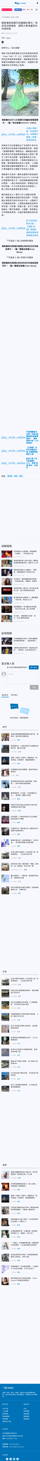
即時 (24, 9)
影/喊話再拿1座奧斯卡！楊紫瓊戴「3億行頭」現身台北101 (6, 600)
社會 (19, 858)
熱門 (28, 9)
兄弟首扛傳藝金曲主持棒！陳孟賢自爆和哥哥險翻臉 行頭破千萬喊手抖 (5, 1210)
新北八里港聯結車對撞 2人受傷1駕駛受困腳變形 (5, 1088)
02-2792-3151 (14, 1444)
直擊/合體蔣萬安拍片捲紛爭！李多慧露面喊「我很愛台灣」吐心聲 (5, 1175)
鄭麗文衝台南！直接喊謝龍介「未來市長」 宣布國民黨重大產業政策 (5, 843)
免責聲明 (5, 1419)
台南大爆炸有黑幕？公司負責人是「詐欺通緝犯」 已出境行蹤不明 (5, 855)
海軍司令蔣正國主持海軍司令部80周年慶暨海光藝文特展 (5, 808)
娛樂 (18, 763)
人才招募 (5, 1411)
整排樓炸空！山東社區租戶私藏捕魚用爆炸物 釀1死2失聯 (5, 749)
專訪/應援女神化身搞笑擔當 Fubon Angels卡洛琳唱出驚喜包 (5, 1281)
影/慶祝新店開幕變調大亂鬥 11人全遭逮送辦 (5, 1040)
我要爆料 (26, 1416)
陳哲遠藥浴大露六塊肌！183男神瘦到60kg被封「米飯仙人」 (5, 1222)
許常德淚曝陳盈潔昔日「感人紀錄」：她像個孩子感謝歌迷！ (5, 1187)
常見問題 (26, 1411)
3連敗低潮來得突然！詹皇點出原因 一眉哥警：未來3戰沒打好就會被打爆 (6, 650)
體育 (18, 1284)
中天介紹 (5, 1408)
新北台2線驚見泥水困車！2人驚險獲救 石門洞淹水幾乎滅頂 (5, 1005)
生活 (17, 775)
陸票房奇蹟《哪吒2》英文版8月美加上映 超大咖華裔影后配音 (6, 591)
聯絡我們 (26, 1414)
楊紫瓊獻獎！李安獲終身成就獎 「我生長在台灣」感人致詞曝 (6, 609)
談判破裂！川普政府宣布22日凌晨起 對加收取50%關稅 (5, 820)
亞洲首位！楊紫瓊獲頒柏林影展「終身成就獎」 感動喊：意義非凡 (6, 581)
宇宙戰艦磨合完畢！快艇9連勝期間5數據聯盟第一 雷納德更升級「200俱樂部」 (6, 641)
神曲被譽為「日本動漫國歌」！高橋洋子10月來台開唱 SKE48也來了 (5, 1269)
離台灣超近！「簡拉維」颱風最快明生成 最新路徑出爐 (5, 878)
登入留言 (33, 667)
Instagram (10, 1459)
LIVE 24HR (7, 9)
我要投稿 (26, 1419)
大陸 (19, 752)
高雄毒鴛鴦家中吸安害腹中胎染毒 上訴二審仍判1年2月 (5, 1017)
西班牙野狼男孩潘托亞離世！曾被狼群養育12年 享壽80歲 (5, 890)
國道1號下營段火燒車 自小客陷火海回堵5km (5, 1064)
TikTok (17, 1459)
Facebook (7, 1459)
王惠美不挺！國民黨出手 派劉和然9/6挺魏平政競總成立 (5, 831)
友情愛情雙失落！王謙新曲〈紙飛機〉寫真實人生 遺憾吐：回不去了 (5, 1234)
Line (14, 1459)
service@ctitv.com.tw (17, 1447)
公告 (25, 1408)
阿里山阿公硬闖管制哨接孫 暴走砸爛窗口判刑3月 (5, 993)
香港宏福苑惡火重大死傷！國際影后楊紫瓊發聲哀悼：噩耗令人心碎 (6, 563)
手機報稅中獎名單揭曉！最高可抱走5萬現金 (5, 772)
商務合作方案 (6, 1421)
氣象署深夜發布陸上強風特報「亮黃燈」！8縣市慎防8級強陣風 (5, 784)
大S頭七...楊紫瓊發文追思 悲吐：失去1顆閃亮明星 (6, 618)
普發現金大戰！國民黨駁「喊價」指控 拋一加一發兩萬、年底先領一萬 (5, 867)
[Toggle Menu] (37, 10)
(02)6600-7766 (12, 1438)
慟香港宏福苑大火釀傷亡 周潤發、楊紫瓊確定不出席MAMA (6, 572)
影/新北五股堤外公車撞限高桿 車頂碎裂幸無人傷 (5, 1052)
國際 (18, 822)
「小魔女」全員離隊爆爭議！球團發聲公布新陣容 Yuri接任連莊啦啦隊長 (5, 1246)
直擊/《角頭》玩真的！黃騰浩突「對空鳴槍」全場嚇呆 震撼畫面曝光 (5, 761)
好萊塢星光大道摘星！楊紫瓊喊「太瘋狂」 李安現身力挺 (6, 554)
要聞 (32, 9)
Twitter (3, 1459)
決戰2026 (18, 9)
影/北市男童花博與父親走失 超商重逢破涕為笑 (5, 1029)
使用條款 (5, 1414)
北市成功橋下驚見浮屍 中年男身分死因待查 (5, 1076)
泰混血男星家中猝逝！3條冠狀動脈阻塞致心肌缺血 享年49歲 (5, 1257)
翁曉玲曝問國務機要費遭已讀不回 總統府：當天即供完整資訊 (5, 737)
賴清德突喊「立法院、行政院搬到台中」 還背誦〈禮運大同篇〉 (5, 796)
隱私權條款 (6, 1416)
